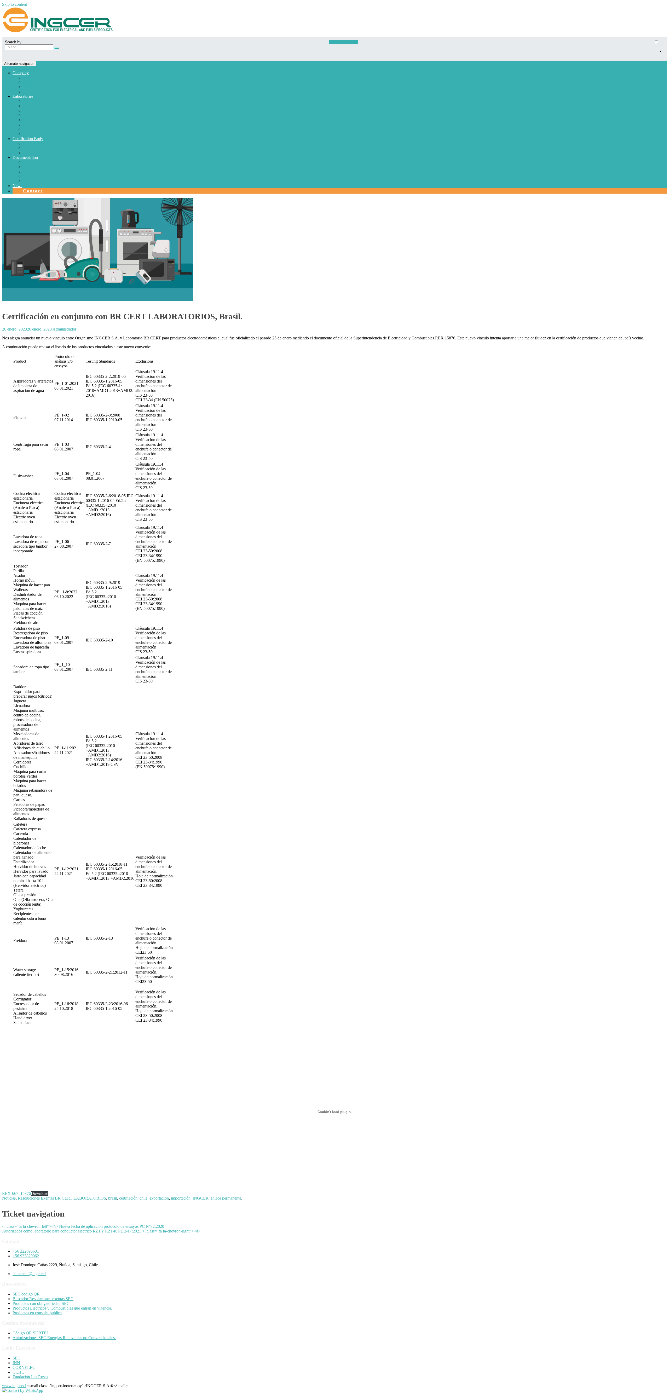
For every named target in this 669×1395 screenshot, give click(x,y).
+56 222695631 (26, 1251)
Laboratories (23, 96)
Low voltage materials (41, 110)
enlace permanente (226, 1198)
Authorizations (35, 148)
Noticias (9, 1198)
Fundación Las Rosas (30, 1377)
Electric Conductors (39, 120)
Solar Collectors (36, 153)
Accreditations (35, 171)
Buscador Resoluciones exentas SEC (43, 1298)
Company (21, 73)
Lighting (30, 129)
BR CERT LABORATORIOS (80, 1198)
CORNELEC (24, 1367)
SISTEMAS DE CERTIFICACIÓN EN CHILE (63, 143)
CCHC (18, 1372)
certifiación (128, 1198)
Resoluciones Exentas (36, 1198)
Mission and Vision (39, 82)
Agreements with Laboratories (48, 176)
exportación (159, 1198)
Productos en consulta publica (37, 1313)
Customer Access (343, 42)
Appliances (32, 101)
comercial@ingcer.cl (29, 1273)
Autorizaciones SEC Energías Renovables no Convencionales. (64, 1337)
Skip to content (14, 4)
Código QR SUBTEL (31, 1333)
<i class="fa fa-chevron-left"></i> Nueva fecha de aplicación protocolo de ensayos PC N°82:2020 (83, 1226)
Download (39, 1193)
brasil (112, 1198)
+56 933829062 (26, 1256)
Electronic (31, 115)
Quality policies (36, 87)
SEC (16, 1358)
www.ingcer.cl (14, 1386)
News (17, 185)
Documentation (25, 157)
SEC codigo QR (26, 1294)
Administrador (64, 329)
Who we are (33, 77)
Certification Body (28, 138)
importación (181, 1198)
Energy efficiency (37, 124)
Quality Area (33, 181)
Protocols (30, 162)
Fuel (26, 105)
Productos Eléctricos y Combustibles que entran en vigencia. (62, 1308)
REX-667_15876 (16, 1193)
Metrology (31, 134)
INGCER (201, 1198)
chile (143, 1198)
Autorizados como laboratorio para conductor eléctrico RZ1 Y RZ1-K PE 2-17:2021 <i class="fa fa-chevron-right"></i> (101, 1231)
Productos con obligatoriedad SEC (41, 1303)
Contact (33, 190)
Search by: (13, 42)
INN (16, 1363)
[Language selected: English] (659, 49)
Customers (32, 91)
